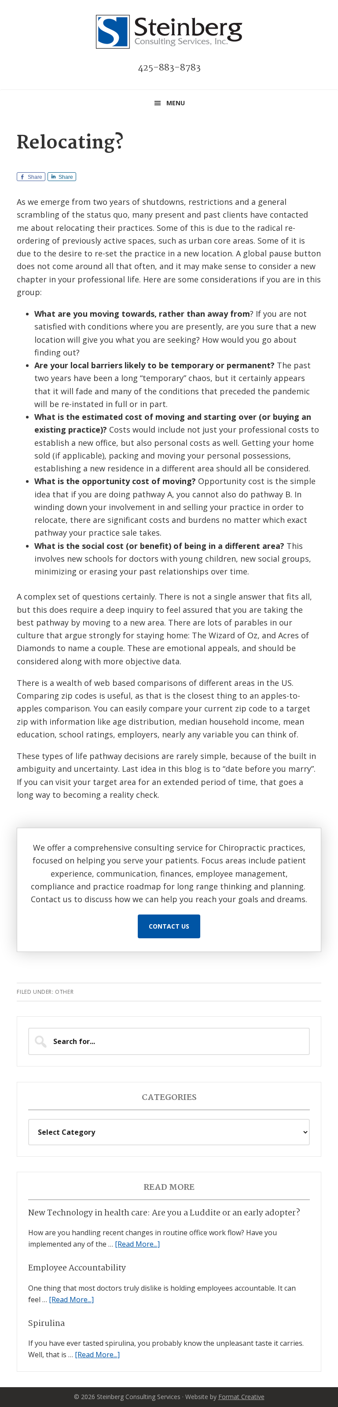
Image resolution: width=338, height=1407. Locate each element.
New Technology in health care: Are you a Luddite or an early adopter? (164, 1213)
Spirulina (46, 1323)
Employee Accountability (77, 1268)
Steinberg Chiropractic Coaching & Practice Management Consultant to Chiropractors (169, 31)
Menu (175, 103)
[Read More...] (137, 1244)
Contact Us (169, 926)
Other (64, 992)
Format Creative (241, 1396)
